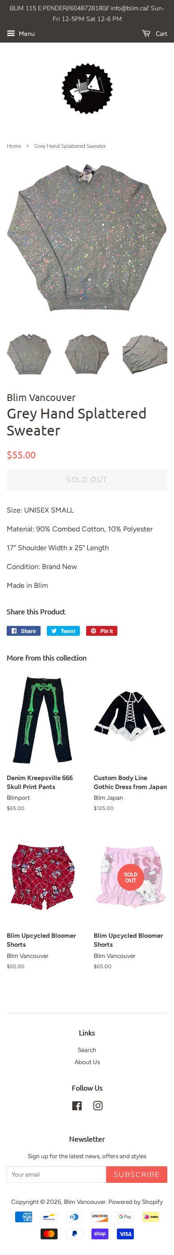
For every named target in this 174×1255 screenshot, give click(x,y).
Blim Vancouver (85, 1201)
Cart (160, 34)
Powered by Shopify (135, 1201)
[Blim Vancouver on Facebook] (77, 1107)
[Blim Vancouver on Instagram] (98, 1107)
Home (14, 146)
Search (87, 1049)
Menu (26, 34)
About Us (87, 1061)
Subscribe (137, 1175)
